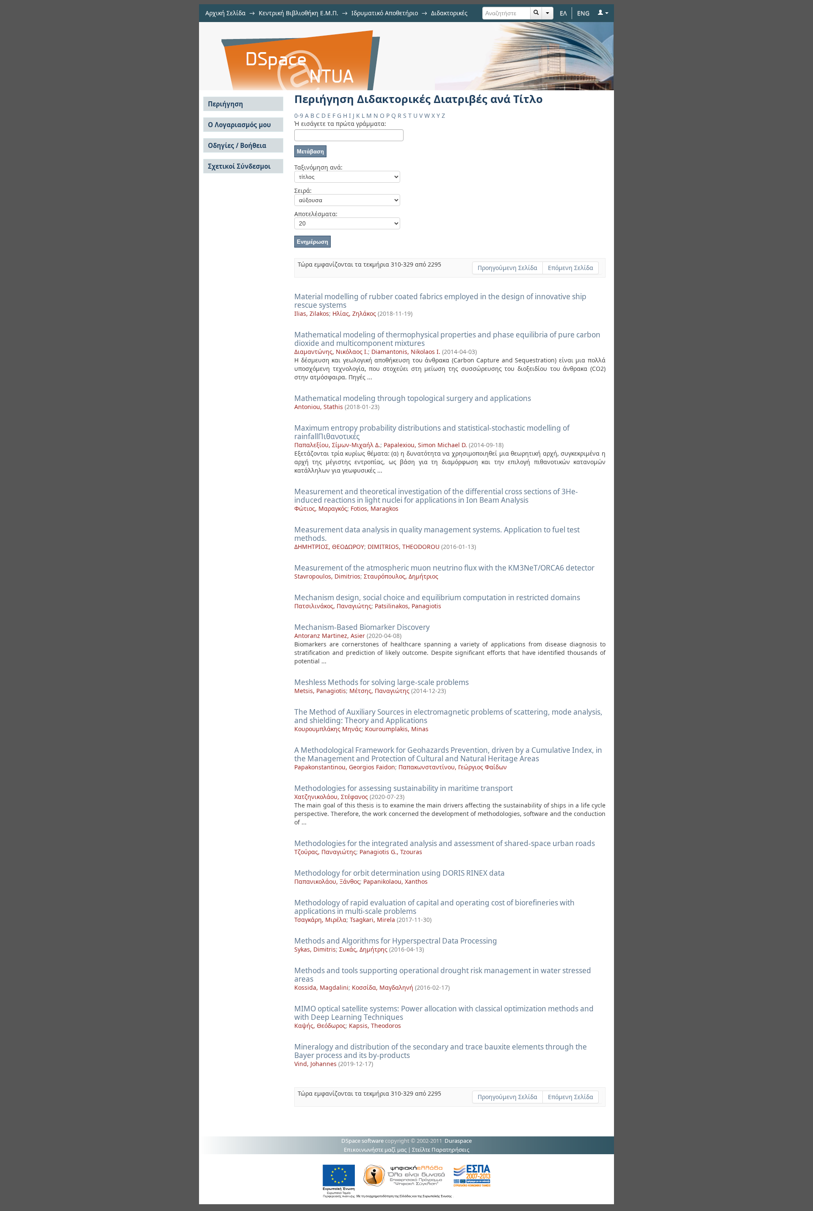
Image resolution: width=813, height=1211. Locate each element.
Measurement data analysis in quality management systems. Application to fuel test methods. (437, 534)
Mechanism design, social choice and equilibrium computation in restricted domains (437, 597)
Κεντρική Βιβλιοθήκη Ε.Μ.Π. (298, 13)
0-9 (298, 115)
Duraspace (458, 1140)
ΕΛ (563, 13)
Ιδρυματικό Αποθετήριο (384, 13)
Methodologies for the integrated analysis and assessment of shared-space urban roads (444, 843)
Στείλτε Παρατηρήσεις (440, 1149)
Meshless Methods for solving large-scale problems (381, 682)
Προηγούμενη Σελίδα (507, 268)
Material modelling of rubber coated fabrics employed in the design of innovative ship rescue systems (440, 301)
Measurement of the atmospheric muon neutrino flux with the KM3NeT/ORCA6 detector (444, 568)
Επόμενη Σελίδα (570, 268)
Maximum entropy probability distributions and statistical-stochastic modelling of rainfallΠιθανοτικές (432, 432)
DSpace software (362, 1140)
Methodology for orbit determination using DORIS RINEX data (399, 873)
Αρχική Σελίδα (225, 13)
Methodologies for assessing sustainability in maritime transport (403, 788)
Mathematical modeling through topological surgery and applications (412, 398)
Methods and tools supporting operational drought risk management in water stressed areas (442, 975)
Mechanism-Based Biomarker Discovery (362, 627)
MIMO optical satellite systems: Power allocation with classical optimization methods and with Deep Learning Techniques (444, 1013)
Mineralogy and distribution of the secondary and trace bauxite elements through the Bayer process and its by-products (440, 1051)
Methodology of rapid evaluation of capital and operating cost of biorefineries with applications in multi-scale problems (434, 907)
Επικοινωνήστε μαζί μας (375, 1149)
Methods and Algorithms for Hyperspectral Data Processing (395, 941)
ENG (583, 13)
